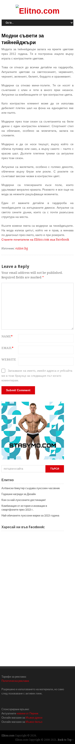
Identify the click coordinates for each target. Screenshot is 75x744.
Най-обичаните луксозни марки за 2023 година (30, 515)
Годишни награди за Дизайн (18, 494)
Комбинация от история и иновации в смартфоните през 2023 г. (24, 507)
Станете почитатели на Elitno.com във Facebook (35, 239)
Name (6, 336)
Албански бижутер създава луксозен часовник (30, 488)
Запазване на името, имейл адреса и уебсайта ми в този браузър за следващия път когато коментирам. (36, 375)
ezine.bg (21, 248)
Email (7, 348)
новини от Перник (27, 713)
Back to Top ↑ (66, 739)
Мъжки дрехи (34, 717)
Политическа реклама (15, 680)
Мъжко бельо (34, 721)
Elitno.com (7, 735)
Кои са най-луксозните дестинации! (23, 500)
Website (8, 359)
